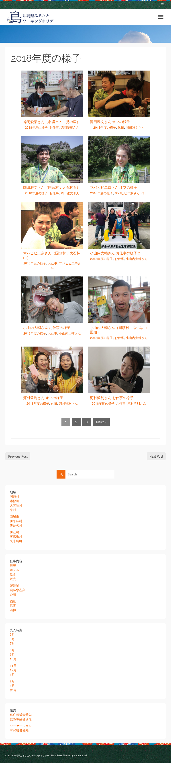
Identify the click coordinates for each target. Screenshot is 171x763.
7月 (12, 643)
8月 (12, 650)
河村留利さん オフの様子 (43, 397)
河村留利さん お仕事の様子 (112, 397)
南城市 (14, 516)
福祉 (13, 601)
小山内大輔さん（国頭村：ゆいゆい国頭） (118, 330)
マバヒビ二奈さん (127, 193)
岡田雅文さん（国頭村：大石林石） (51, 187)
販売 (13, 578)
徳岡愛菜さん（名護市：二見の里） (51, 121)
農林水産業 (17, 590)
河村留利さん (68, 403)
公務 (13, 594)
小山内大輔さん (137, 258)
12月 (13, 670)
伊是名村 (16, 525)
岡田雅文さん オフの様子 (110, 121)
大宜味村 (16, 505)
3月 (12, 685)
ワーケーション (21, 725)
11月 (13, 665)
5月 (12, 634)
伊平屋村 (16, 521)
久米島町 (16, 541)
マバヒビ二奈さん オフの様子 (113, 187)
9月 (12, 654)
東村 (13, 509)
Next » (101, 421)
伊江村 (14, 532)
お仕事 (54, 127)
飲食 (13, 574)
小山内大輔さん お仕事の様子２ (115, 253)
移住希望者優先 (21, 714)
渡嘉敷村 (16, 536)
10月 (13, 659)
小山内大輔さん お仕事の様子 (46, 327)
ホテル (14, 570)
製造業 (14, 585)
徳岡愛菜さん (70, 127)
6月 (12, 639)
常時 (13, 690)
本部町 (14, 501)
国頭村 (14, 496)
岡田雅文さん (135, 127)
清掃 (13, 610)
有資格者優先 (19, 730)
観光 (13, 565)
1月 (12, 674)
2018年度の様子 (36, 127)
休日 (121, 127)
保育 (13, 605)
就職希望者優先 (21, 719)
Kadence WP (81, 755)
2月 (12, 681)
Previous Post (18, 456)
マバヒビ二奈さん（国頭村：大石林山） (51, 255)
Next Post (156, 456)
